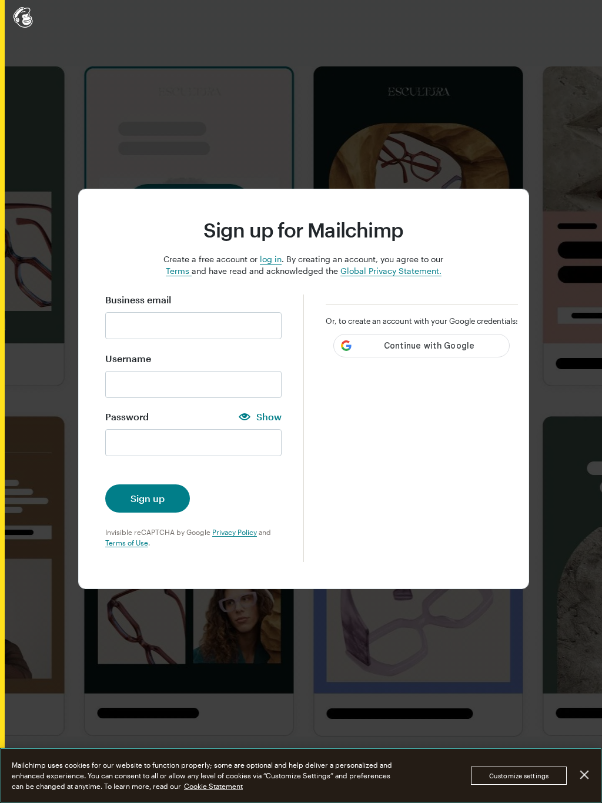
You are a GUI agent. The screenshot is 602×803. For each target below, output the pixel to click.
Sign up (148, 498)
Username (128, 358)
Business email (138, 300)
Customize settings (519, 775)
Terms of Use (126, 542)
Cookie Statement (213, 786)
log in (271, 259)
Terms (179, 271)
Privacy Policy (234, 532)
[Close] (584, 775)
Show (269, 416)
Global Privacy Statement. (391, 271)
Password (127, 416)
